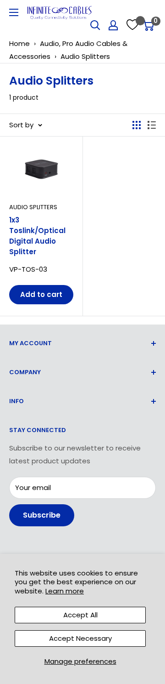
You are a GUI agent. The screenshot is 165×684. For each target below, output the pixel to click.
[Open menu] (13, 12)
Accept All (80, 615)
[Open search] (95, 25)
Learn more (64, 591)
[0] (148, 25)
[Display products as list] (152, 125)
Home (19, 43)
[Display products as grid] (136, 125)
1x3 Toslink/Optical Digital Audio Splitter (37, 236)
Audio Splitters (85, 56)
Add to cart (41, 294)
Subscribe (41, 515)
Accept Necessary (80, 638)
